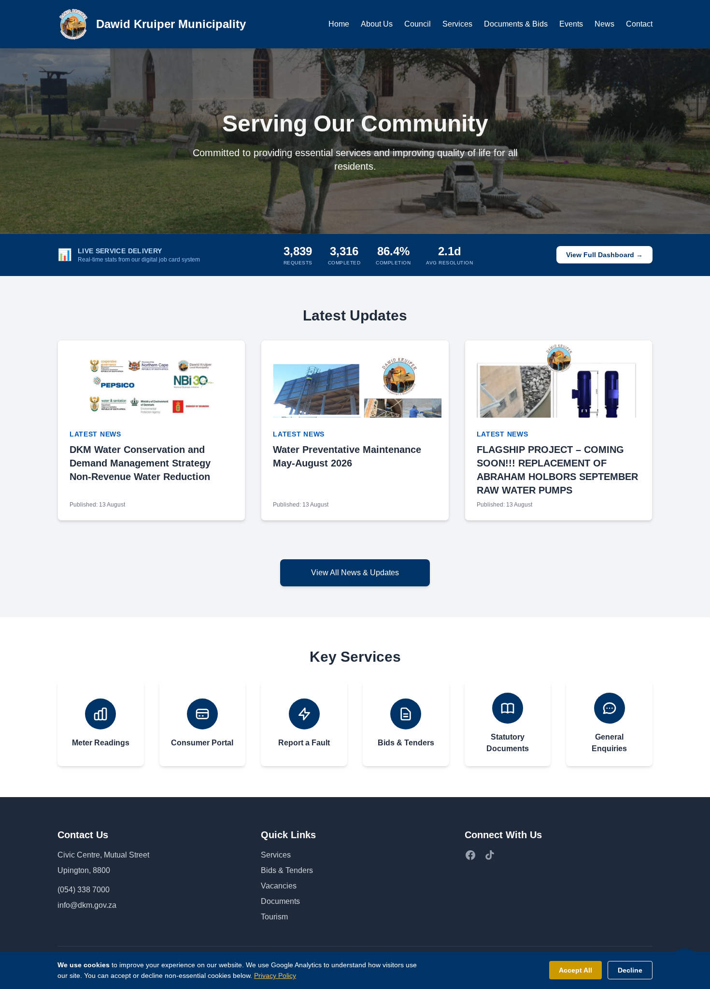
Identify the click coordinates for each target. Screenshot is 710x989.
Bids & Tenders (287, 870)
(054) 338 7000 (83, 890)
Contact (639, 24)
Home (338, 24)
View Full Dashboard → (604, 255)
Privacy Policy (275, 975)
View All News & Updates (355, 572)
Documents (280, 901)
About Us (377, 24)
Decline (630, 970)
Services (457, 24)
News (604, 24)
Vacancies (279, 886)
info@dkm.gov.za (86, 905)
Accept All (575, 970)
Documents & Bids (516, 24)
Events (571, 24)
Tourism (274, 917)
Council (417, 24)
